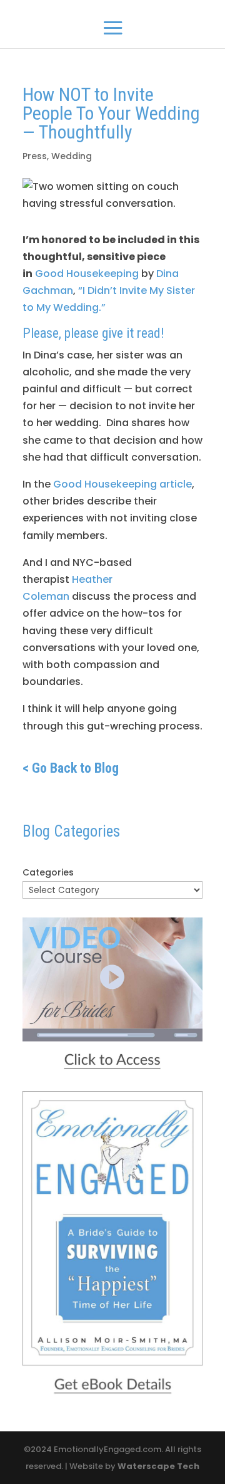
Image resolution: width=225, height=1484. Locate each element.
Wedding (71, 156)
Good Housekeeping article (122, 484)
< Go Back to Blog (70, 768)
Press (34, 156)
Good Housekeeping (87, 273)
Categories (48, 872)
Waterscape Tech (158, 1466)
